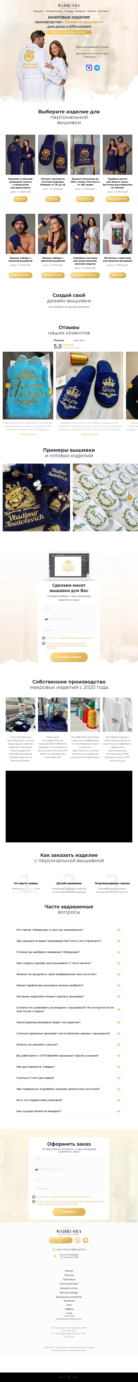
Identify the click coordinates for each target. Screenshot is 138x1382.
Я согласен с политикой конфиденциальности (68, 638)
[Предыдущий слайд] (8, 385)
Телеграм (29, 888)
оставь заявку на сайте (26, 892)
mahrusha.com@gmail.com (71, 1249)
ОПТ (98, 57)
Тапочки (69, 35)
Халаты (56, 32)
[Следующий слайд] (130, 385)
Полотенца (69, 32)
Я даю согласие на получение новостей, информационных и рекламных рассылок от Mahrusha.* (67, 645)
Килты (81, 32)
